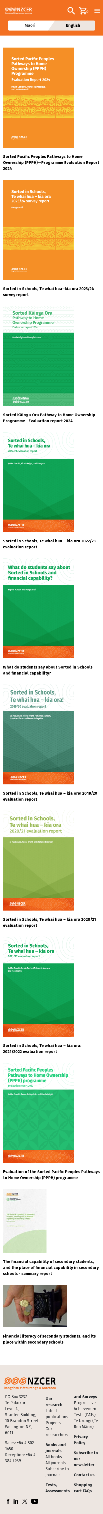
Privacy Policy (81, 1439)
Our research (54, 1401)
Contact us (84, 1474)
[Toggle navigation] (97, 11)
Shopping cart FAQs (83, 1487)
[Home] (20, 10)
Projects (53, 1422)
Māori (29, 25)
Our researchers (57, 1431)
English (73, 25)
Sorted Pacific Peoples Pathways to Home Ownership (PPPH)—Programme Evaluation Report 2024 (51, 162)
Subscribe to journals (57, 1471)
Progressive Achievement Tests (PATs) (86, 1408)
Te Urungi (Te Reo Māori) (86, 1423)
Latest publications (57, 1413)
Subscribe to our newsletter (86, 1458)
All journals (56, 1462)
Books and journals (56, 1447)
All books (54, 1456)
